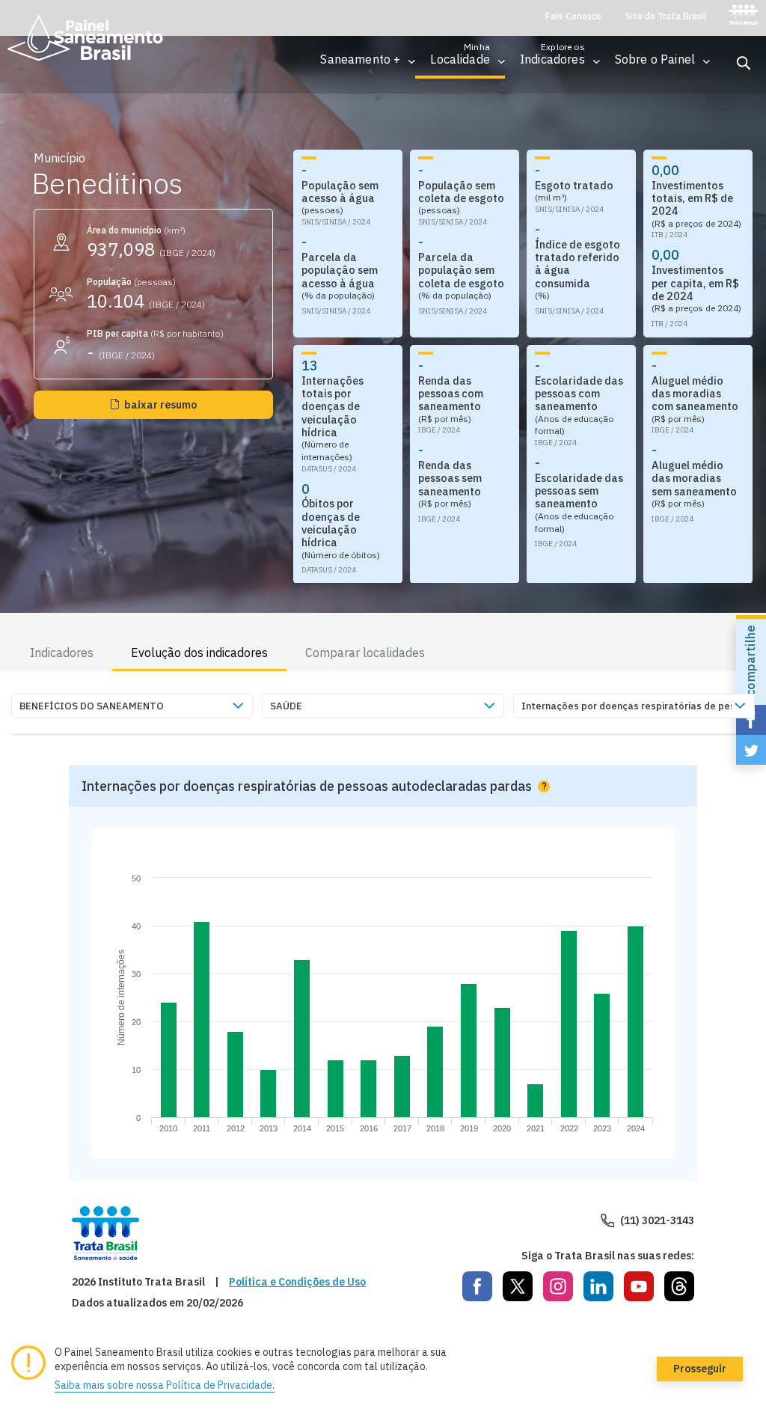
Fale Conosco (573, 16)
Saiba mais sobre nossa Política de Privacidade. (165, 1385)
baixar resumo (160, 405)
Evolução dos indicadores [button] (199, 652)
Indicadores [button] (62, 652)
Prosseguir (699, 1368)
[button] (360, 59)
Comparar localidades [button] (365, 652)
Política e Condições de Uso (297, 1282)
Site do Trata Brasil (665, 16)
